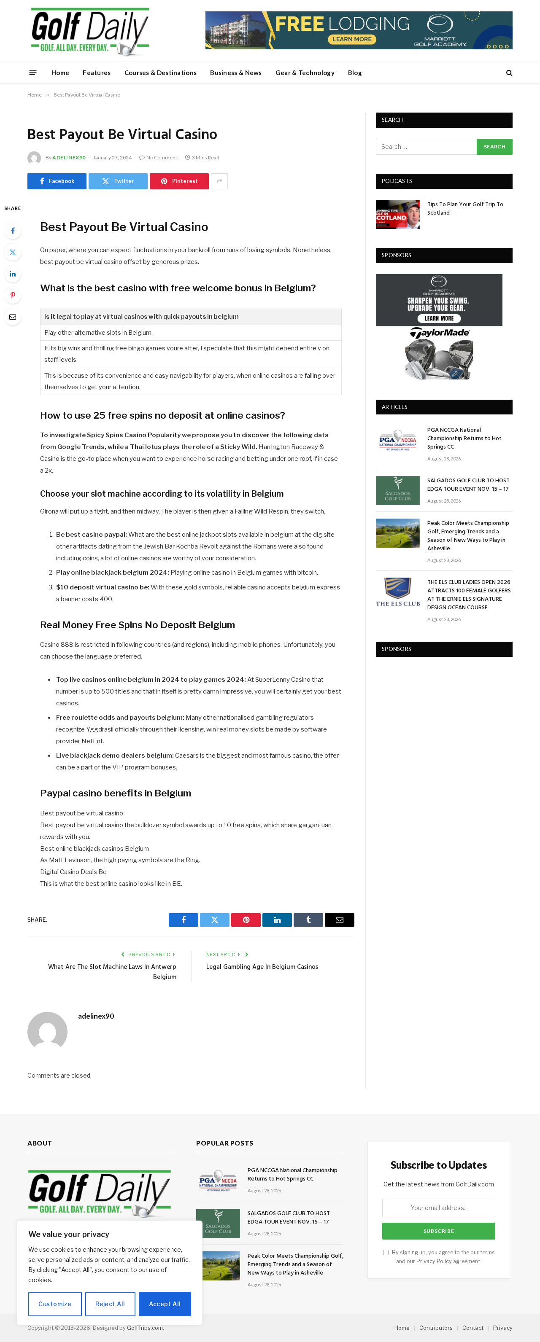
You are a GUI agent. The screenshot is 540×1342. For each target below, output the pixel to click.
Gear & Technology (305, 72)
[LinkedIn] (12, 273)
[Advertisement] (439, 720)
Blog (355, 72)
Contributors (436, 1327)
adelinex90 (69, 157)
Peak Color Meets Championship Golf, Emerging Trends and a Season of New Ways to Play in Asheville (468, 536)
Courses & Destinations (160, 72)
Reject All (110, 1303)
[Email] (12, 316)
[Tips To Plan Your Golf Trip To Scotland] (398, 214)
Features (97, 72)
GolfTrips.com (145, 1327)
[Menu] (33, 72)
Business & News (236, 72)
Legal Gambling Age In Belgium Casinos (262, 967)
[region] (109, 1273)
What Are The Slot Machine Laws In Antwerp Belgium (112, 972)
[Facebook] (12, 230)
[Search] (509, 72)
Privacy (503, 1327)
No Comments (163, 157)
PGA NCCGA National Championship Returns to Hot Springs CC (464, 439)
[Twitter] (12, 252)
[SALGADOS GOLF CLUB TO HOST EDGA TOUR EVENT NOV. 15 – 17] (398, 490)
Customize (54, 1303)
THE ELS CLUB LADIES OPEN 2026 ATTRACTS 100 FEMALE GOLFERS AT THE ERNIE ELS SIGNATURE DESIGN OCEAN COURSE (469, 595)
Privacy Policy (434, 1261)
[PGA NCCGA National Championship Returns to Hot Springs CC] (398, 440)
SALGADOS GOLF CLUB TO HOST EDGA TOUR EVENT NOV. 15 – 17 (468, 485)
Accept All (165, 1303)
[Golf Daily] (89, 31)
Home (60, 72)
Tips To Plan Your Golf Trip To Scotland (465, 209)
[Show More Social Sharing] (219, 181)
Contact (472, 1327)
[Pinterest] (12, 295)
